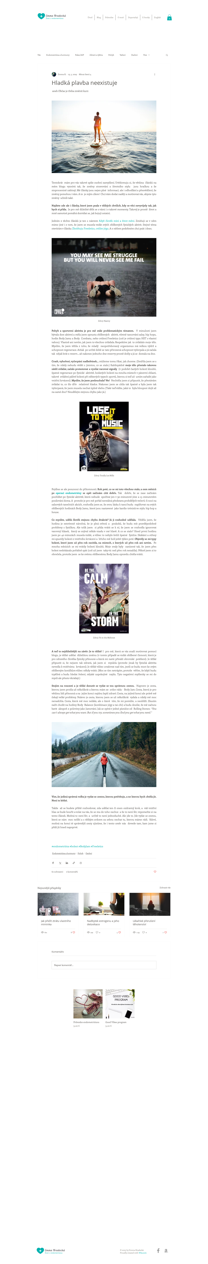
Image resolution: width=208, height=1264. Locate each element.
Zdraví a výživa (96, 55)
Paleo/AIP (79, 55)
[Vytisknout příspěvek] (80, 863)
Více (145, 55)
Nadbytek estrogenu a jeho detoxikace (103, 922)
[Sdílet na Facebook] (53, 863)
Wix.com (143, 1252)
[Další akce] (154, 74)
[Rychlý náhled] (88, 1003)
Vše (39, 55)
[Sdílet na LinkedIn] (67, 863)
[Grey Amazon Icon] (166, 1251)
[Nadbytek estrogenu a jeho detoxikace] (104, 904)
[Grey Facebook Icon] (158, 1251)
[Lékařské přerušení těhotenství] (149, 904)
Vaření (123, 55)
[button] (169, 17)
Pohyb (111, 55)
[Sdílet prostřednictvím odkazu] (73, 863)
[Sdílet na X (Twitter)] (60, 863)
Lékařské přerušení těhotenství (144, 922)
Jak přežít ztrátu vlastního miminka (56, 922)
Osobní (134, 55)
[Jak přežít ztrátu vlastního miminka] (58, 904)
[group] (104, 1008)
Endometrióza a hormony (57, 55)
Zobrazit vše (165, 887)
